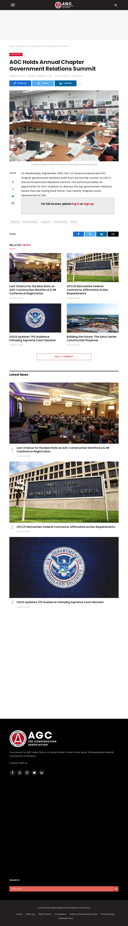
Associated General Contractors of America (67, 907)
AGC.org (30, 914)
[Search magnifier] (116, 889)
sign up (89, 204)
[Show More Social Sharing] (80, 83)
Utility (73, 222)
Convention (60, 914)
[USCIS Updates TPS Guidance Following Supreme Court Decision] (35, 318)
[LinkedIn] (13, 196)
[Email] (13, 203)
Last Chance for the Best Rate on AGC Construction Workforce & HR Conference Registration (32, 290)
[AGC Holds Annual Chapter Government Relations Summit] (64, 125)
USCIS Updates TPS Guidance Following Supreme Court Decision (32, 338)
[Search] (115, 5)
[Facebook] (13, 182)
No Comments (63, 76)
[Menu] (13, 5)
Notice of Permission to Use (83, 914)
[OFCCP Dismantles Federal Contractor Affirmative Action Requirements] (93, 267)
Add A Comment (64, 356)
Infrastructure (60, 222)
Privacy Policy (108, 914)
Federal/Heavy (30, 222)
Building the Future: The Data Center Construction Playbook (92, 338)
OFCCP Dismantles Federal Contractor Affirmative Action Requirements (87, 290)
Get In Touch (44, 914)
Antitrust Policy (66, 918)
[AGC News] (64, 5)
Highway (45, 222)
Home (12, 46)
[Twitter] (13, 189)
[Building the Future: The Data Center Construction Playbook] (93, 318)
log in (75, 204)
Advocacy (16, 54)
